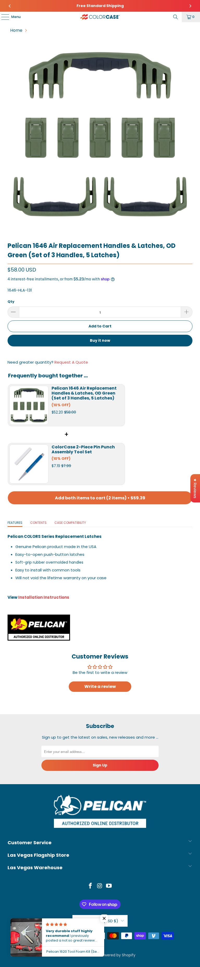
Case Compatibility (70, 522)
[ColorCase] (100, 17)
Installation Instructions (43, 597)
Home (16, 30)
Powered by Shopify (117, 955)
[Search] (175, 17)
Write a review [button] (100, 686)
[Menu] (2, 17)
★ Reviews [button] (195, 488)
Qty (11, 301)
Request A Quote (71, 362)
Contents (38, 522)
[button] (104, 918)
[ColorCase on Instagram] (100, 886)
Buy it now (100, 340)
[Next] (190, 6)
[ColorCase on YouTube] (109, 886)
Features (15, 522)
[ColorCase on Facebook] (90, 886)
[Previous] (10, 6)
